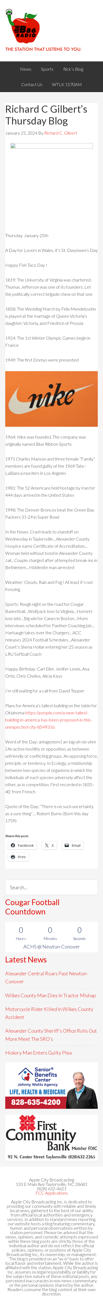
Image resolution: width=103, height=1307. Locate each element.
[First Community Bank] (51, 1138)
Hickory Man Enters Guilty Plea (38, 1053)
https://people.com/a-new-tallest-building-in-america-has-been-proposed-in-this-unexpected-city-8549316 (48, 719)
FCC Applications (51, 1192)
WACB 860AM (51, 30)
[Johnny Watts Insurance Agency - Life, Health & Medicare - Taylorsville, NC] (51, 1085)
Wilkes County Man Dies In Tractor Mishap (50, 995)
